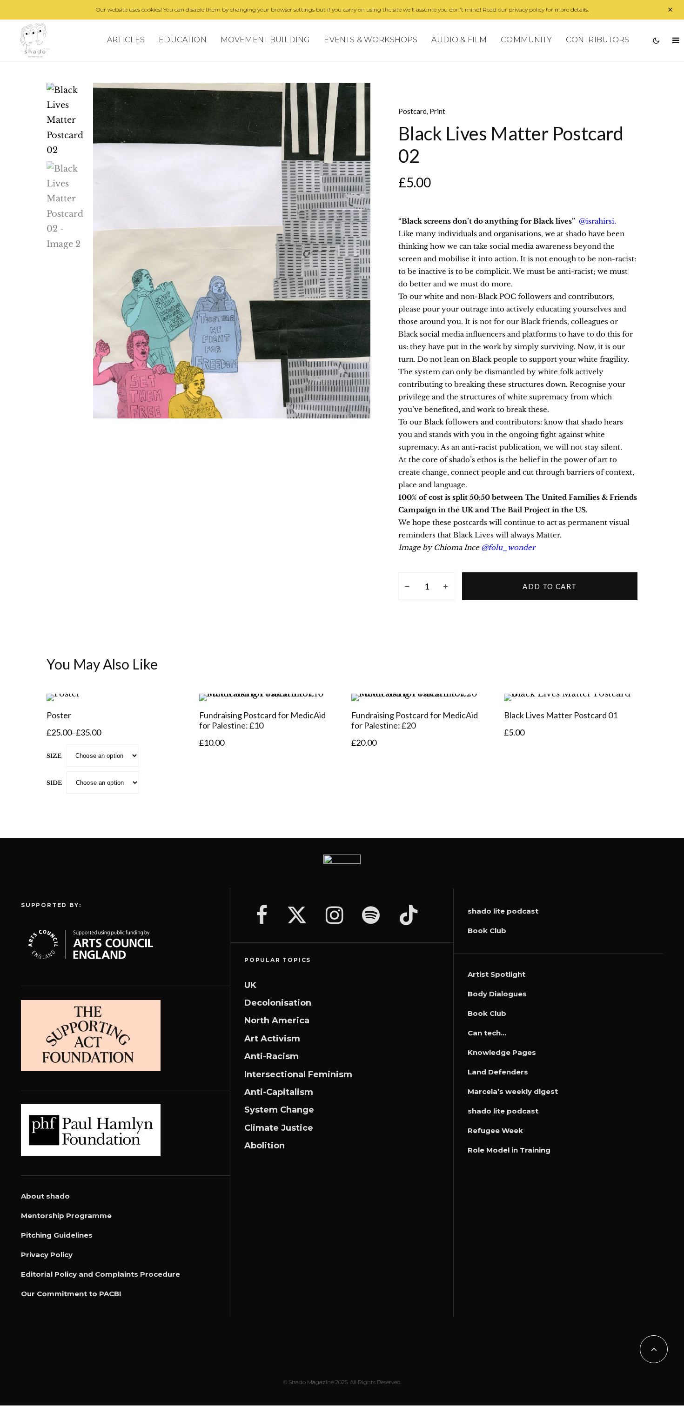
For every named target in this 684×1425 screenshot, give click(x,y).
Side (54, 782)
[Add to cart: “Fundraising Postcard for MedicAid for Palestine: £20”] (375, 678)
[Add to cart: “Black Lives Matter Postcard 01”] (527, 678)
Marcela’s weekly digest (513, 1091)
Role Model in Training (509, 1150)
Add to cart (550, 586)
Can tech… (487, 1032)
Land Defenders (498, 1071)
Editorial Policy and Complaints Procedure (100, 1274)
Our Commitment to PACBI (71, 1293)
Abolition (264, 1145)
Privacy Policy (47, 1254)
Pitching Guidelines (57, 1235)
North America (276, 1020)
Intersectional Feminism (298, 1074)
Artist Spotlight (496, 974)
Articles (126, 39)
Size (54, 755)
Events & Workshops (370, 39)
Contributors (598, 39)
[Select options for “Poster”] (70, 678)
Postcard (412, 111)
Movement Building (265, 39)
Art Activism (272, 1039)
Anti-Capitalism (278, 1092)
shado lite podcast (503, 911)
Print (437, 111)
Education (182, 39)
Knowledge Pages (502, 1052)
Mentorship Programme (66, 1215)
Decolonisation (277, 1003)
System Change (279, 1110)
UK (250, 985)
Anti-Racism (271, 1056)
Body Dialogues (497, 993)
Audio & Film (459, 39)
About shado (45, 1196)
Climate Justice (278, 1128)
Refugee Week (495, 1130)
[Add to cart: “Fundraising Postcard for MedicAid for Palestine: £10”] (222, 678)
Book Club (487, 930)
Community (526, 39)
